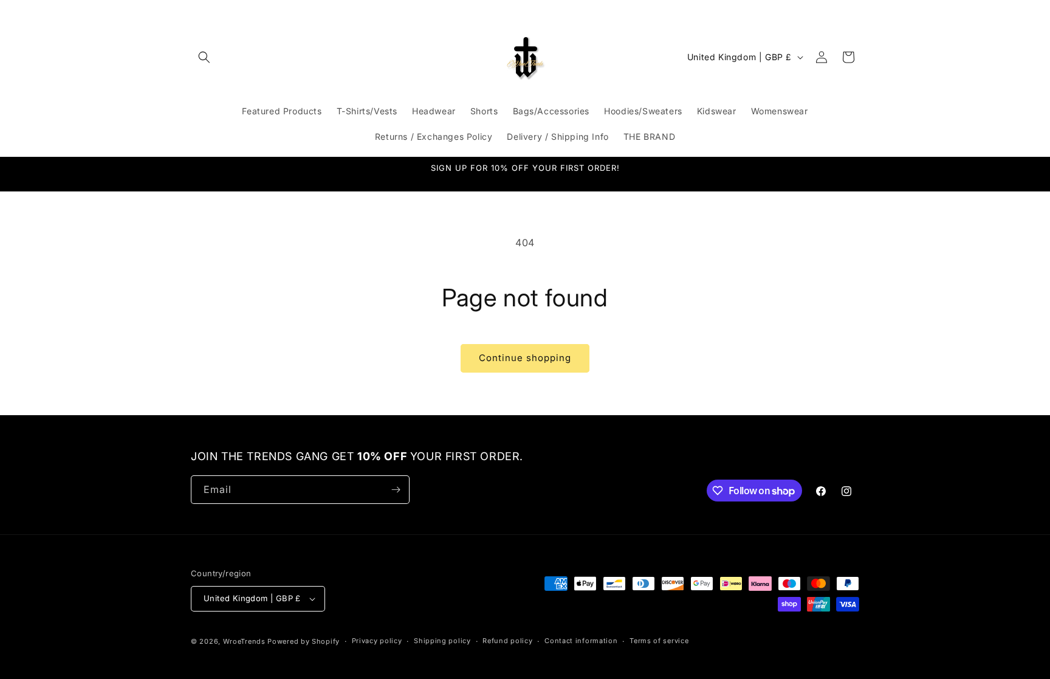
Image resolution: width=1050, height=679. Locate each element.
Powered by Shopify (303, 641)
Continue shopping (525, 358)
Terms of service (659, 640)
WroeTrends (244, 641)
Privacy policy (377, 640)
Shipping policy (442, 640)
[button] (204, 57)
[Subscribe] (395, 489)
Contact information (580, 640)
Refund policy (507, 640)
